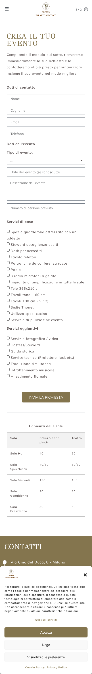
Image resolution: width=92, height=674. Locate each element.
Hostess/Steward (25, 345)
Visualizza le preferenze (46, 657)
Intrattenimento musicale (32, 370)
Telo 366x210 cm (26, 288)
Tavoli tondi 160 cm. (28, 295)
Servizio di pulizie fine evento (37, 320)
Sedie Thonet (22, 307)
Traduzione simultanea (31, 364)
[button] (85, 575)
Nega (46, 645)
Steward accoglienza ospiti (34, 244)
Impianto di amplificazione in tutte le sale (47, 282)
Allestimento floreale (29, 376)
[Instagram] (86, 9)
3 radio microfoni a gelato (33, 276)
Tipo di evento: (20, 152)
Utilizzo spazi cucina (29, 313)
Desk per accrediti (26, 251)
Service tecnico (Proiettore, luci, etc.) (42, 357)
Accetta (46, 632)
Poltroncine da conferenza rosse (39, 263)
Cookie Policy (35, 667)
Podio (16, 269)
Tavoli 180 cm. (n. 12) (30, 301)
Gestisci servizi (46, 619)
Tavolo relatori (23, 257)
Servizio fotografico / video (34, 339)
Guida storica (22, 351)
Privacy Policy (57, 667)
